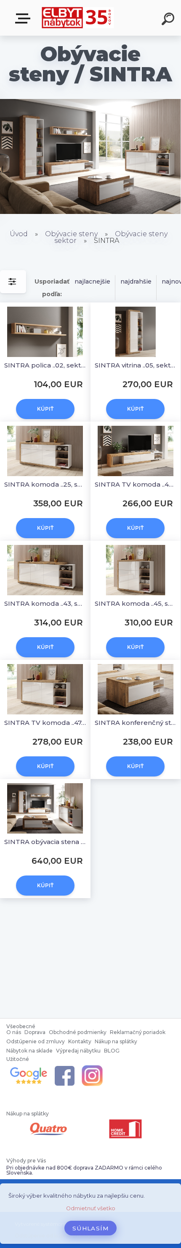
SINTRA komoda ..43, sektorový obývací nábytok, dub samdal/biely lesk (45, 603)
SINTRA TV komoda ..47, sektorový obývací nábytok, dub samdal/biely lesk (45, 723)
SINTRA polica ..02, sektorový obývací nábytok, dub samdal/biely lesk (45, 365)
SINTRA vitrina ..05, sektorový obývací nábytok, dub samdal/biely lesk (136, 365)
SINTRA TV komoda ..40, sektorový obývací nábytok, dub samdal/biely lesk (136, 484)
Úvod (19, 234)
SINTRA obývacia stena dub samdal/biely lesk (45, 842)
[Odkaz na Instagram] (92, 1066)
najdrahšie (136, 281)
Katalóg (24, 18)
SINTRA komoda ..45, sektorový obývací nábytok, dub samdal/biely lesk (136, 603)
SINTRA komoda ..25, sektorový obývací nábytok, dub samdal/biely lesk (45, 484)
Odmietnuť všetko (90, 1208)
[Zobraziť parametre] (13, 281)
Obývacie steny (72, 234)
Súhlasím (90, 1228)
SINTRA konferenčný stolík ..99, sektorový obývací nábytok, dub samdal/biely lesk (136, 723)
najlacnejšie (92, 281)
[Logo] (78, 18)
